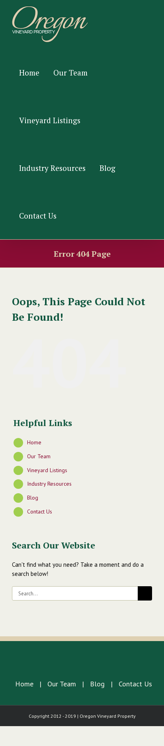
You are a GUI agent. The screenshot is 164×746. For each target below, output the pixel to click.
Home (34, 442)
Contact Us (39, 511)
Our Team (39, 456)
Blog (32, 497)
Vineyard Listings (47, 470)
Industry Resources (49, 483)
